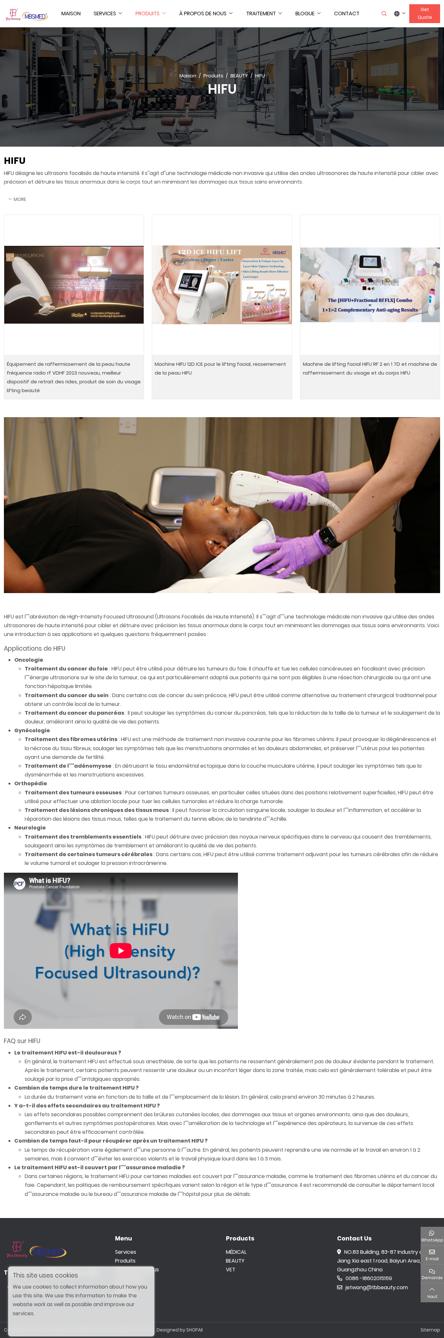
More (20, 199)
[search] (383, 14)
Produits (148, 13)
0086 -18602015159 (369, 1278)
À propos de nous (203, 13)
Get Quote (425, 13)
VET (230, 1269)
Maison (71, 13)
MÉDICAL (236, 1252)
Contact (346, 13)
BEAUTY (235, 1261)
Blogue (305, 13)
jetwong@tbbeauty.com (377, 1287)
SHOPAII (194, 1330)
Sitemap (430, 1330)
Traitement (261, 13)
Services (105, 13)
